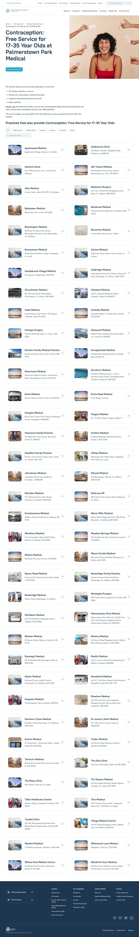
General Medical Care (34, 24)
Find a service (124, 11)
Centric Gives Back (101, 900)
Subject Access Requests (125, 896)
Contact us (76, 11)
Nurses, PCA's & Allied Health (58, 901)
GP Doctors (55, 896)
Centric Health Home (14, 3)
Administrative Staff (57, 911)
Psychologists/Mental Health (58, 907)
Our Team (103, 11)
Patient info (113, 11)
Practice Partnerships (50, 3)
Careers (40, 3)
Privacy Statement (122, 893)
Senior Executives (57, 915)
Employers (76, 893)
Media (100, 3)
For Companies (63, 3)
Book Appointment (14, 69)
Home (8, 24)
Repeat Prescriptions (90, 11)
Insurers (75, 900)
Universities (77, 896)
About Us (98, 893)
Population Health (75, 3)
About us (67, 11)
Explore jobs (55, 893)
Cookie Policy (121, 900)
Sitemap (130, 930)
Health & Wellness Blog (89, 3)
